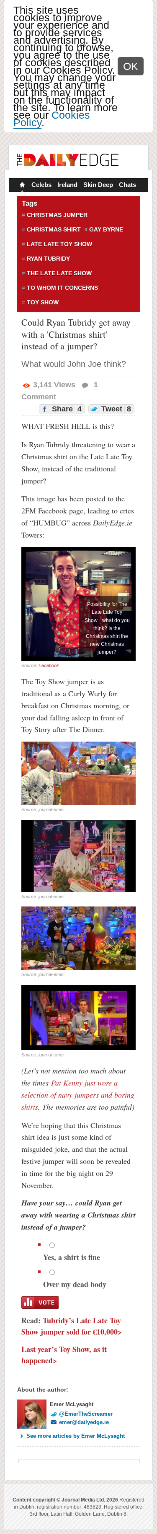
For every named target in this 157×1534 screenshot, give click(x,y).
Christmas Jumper (57, 215)
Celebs (41, 184)
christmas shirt (54, 229)
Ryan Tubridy (48, 258)
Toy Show (43, 302)
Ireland (67, 184)
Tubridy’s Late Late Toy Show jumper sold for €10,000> (71, 1326)
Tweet (115, 409)
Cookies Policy (51, 118)
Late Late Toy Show (59, 244)
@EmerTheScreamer (86, 1414)
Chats (127, 184)
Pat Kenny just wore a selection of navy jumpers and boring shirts (77, 1095)
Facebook (49, 665)
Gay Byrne (106, 229)
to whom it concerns (62, 287)
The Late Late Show (59, 273)
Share (66, 409)
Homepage (21, 186)
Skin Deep (98, 184)
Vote (40, 1302)
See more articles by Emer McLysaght (75, 1436)
